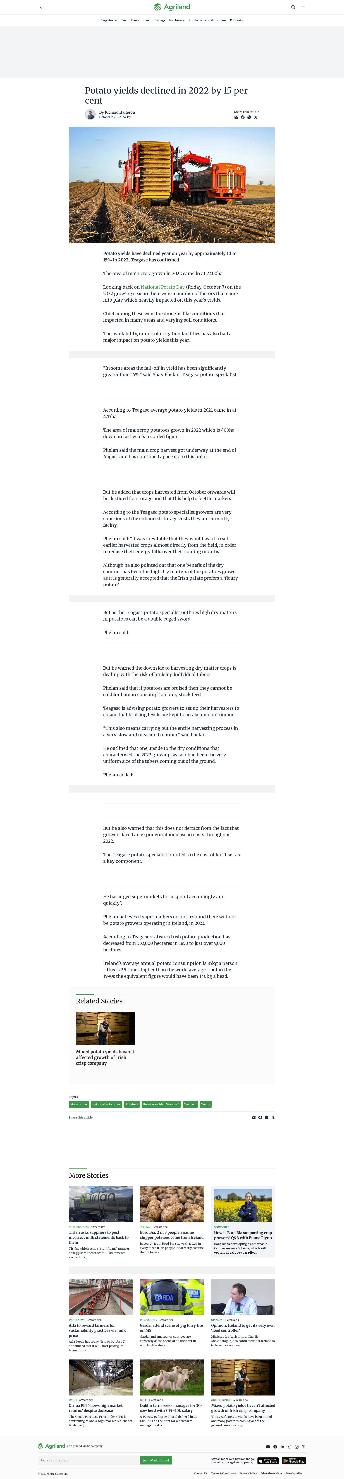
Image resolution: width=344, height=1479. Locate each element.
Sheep (147, 20)
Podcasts (236, 20)
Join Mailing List (156, 1460)
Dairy (135, 20)
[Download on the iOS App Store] (268, 1460)
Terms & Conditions (223, 1473)
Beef (124, 20)
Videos (221, 20)
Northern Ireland (200, 20)
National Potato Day (163, 287)
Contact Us (200, 1473)
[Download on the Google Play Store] (294, 1460)
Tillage (160, 20)
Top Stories (109, 20)
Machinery (177, 20)
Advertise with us (271, 1473)
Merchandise (294, 1473)
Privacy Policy (248, 1473)
